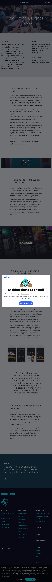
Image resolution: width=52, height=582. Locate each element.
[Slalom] (7, 277)
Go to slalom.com (26, 303)
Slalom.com (25, 294)
